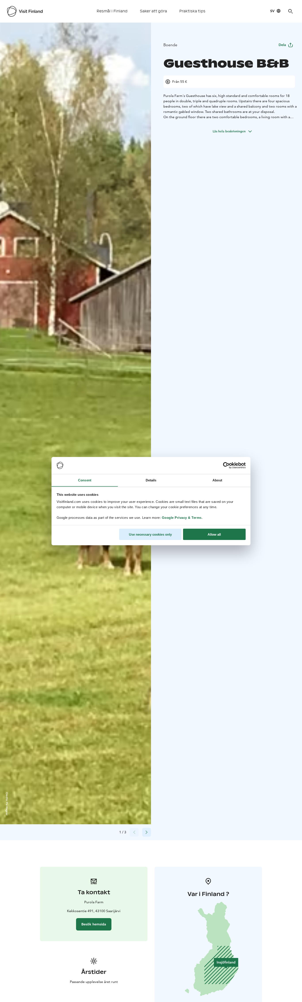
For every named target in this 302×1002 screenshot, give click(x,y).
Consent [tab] (84, 480)
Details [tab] (151, 480)
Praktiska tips (192, 11)
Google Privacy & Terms (182, 517)
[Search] (290, 11)
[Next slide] (146, 832)
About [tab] (217, 480)
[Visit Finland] (25, 11)
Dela (282, 45)
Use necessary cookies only (150, 534)
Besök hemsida (93, 924)
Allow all (214, 534)
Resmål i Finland (112, 11)
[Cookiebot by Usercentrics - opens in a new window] (226, 465)
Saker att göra (153, 11)
